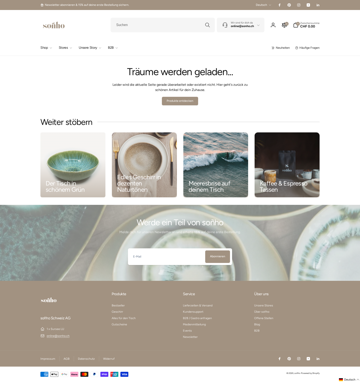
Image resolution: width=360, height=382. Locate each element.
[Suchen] (207, 25)
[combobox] (163, 25)
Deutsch (261, 5)
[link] (84, 5)
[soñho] (48, 307)
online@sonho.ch (58, 336)
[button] (306, 25)
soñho (297, 373)
